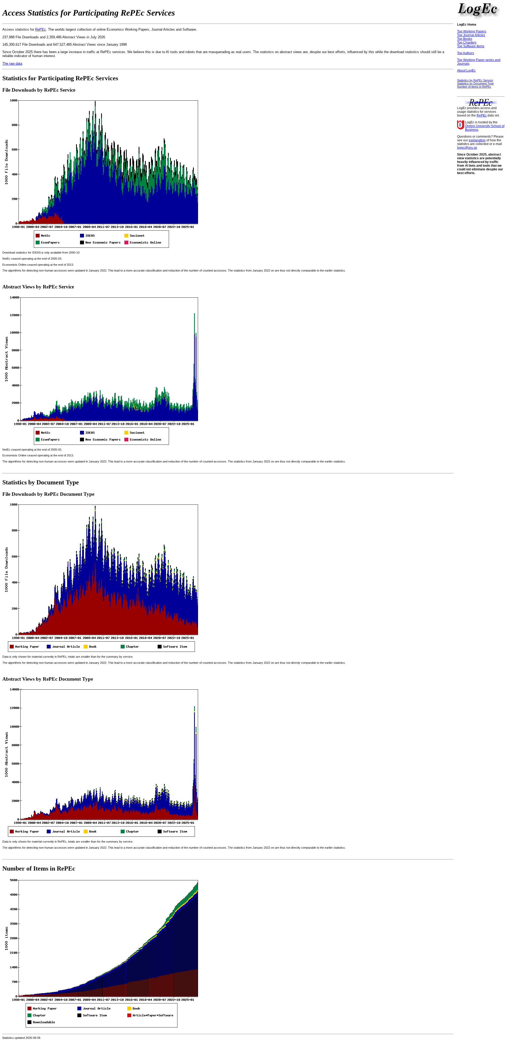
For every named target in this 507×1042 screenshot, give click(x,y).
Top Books (464, 39)
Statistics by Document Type (475, 83)
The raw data (12, 64)
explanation (477, 140)
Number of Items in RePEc (474, 86)
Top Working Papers (471, 31)
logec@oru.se (467, 147)
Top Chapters (466, 42)
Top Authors (465, 53)
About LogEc (466, 70)
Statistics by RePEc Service (475, 80)
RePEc (40, 29)
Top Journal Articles (471, 35)
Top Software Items (470, 46)
